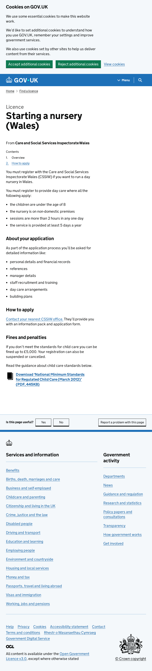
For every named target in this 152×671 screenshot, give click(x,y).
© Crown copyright (130, 658)
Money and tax (18, 577)
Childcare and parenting (25, 497)
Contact (98, 626)
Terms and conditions (23, 632)
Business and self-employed (28, 488)
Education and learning (24, 541)
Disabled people (19, 523)
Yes (46, 422)
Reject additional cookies (78, 64)
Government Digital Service (28, 638)
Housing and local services (27, 568)
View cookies (114, 64)
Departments (114, 476)
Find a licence (28, 91)
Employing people (20, 550)
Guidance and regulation (123, 494)
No (64, 422)
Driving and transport (23, 532)
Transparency (114, 525)
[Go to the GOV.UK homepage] (22, 80)
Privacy (23, 626)
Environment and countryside (29, 559)
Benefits (12, 470)
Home (10, 91)
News (108, 485)
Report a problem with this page (122, 422)
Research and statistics (122, 503)
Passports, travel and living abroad (34, 586)
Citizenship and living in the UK (30, 506)
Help (10, 626)
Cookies (39, 626)
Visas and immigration (23, 595)
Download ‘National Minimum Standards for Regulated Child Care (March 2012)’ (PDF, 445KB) (50, 379)
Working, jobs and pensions (28, 603)
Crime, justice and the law (27, 514)
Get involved (113, 543)
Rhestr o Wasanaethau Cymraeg (70, 632)
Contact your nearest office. (34, 319)
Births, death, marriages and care (33, 479)
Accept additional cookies (29, 64)
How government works (122, 534)
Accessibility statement (69, 626)
